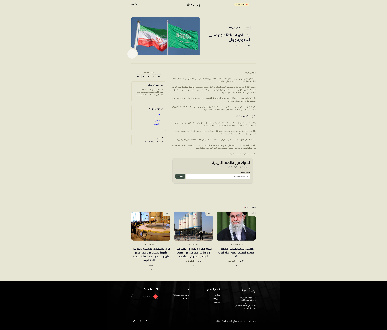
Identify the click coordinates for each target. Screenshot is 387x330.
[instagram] (133, 321)
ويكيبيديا (157, 124)
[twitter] (140, 321)
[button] (254, 4)
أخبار (247, 27)
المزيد (246, 308)
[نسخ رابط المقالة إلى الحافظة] (159, 76)
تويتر (158, 114)
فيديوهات (216, 298)
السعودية (154, 142)
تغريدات (217, 302)
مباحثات (146, 142)
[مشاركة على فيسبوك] (154, 76)
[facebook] (146, 321)
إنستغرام (157, 121)
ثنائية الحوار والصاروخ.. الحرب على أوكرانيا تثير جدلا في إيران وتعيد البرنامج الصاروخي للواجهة (193, 252)
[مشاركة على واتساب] (138, 76)
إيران (160, 142)
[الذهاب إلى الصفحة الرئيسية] (193, 4)
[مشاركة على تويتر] (149, 76)
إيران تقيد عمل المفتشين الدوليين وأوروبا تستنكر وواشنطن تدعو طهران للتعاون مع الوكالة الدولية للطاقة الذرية (151, 254)
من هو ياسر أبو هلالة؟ (181, 295)
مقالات (217, 295)
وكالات (249, 46)
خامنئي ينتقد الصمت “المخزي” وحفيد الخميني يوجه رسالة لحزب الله (236, 252)
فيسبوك (157, 117)
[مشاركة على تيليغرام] (143, 76)
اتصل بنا (186, 298)
